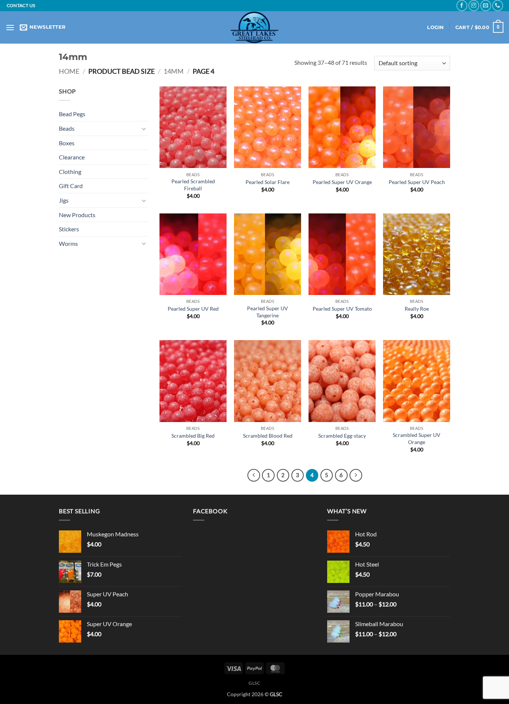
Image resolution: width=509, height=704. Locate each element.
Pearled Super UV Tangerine (267, 311)
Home (69, 71)
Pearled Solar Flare (268, 182)
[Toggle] (143, 128)
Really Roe (417, 308)
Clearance (72, 157)
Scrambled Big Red (193, 435)
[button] (10, 27)
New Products (77, 214)
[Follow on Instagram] (473, 5)
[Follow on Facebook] (461, 5)
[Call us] (497, 5)
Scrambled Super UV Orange (416, 438)
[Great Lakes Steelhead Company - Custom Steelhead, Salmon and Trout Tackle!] (254, 27)
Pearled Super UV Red (193, 308)
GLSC (254, 683)
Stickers (69, 228)
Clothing (70, 171)
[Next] (356, 475)
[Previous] (253, 475)
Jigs (64, 200)
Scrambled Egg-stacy (342, 435)
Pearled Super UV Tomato (342, 308)
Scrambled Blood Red (268, 435)
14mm (174, 71)
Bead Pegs (72, 113)
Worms (68, 243)
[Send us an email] (485, 5)
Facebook (210, 510)
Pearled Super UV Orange (342, 182)
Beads (67, 128)
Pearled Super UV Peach (417, 182)
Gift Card (71, 185)
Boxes (67, 142)
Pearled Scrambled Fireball (193, 184)
